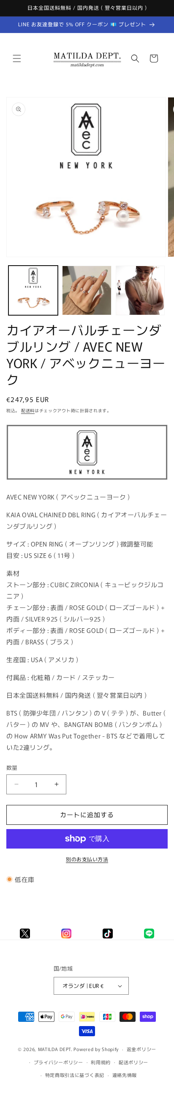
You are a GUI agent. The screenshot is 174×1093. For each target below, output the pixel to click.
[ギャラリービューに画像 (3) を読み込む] (140, 290)
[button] (17, 58)
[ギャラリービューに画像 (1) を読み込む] (33, 290)
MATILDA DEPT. (55, 1049)
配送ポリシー (133, 1062)
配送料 (28, 410)
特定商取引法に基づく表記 (74, 1074)
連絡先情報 (124, 1074)
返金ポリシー (141, 1049)
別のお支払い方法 (87, 859)
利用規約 (101, 1062)
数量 (12, 767)
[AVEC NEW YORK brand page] (87, 478)
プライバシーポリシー (58, 1062)
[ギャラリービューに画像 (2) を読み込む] (86, 290)
